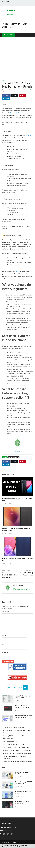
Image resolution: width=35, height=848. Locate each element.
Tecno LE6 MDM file (13, 457)
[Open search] (30, 35)
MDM (3, 80)
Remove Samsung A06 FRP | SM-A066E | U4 (23, 783)
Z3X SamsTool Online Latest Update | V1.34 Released (24, 706)
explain (18, 271)
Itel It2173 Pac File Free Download (13, 744)
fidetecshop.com (7, 831)
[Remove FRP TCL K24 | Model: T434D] (7, 802)
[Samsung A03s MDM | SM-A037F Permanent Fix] (17, 547)
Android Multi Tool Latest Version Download (17, 753)
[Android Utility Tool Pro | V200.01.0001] (7, 696)
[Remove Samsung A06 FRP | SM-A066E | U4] (7, 782)
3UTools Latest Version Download (13, 727)
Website (5, 652)
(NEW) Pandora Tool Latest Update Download (23, 716)
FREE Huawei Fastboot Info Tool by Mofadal (16, 747)
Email (4, 644)
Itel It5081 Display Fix (10, 741)
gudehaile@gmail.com (9, 827)
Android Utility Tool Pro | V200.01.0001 (23, 697)
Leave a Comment (24, 89)
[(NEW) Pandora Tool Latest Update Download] (7, 716)
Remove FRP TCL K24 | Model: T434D (22, 802)
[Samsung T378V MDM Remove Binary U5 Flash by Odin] (17, 517)
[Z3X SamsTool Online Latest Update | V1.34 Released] (7, 706)
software (28, 135)
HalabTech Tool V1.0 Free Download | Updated (17, 761)
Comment (6, 612)
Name (4, 636)
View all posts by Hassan (21, 589)
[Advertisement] (17, 58)
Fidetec (9, 11)
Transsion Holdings (16, 113)
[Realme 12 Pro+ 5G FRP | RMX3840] (7, 772)
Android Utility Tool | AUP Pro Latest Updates (17, 750)
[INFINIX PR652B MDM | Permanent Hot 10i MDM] (17, 487)
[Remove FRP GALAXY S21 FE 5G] (7, 792)
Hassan (16, 89)
